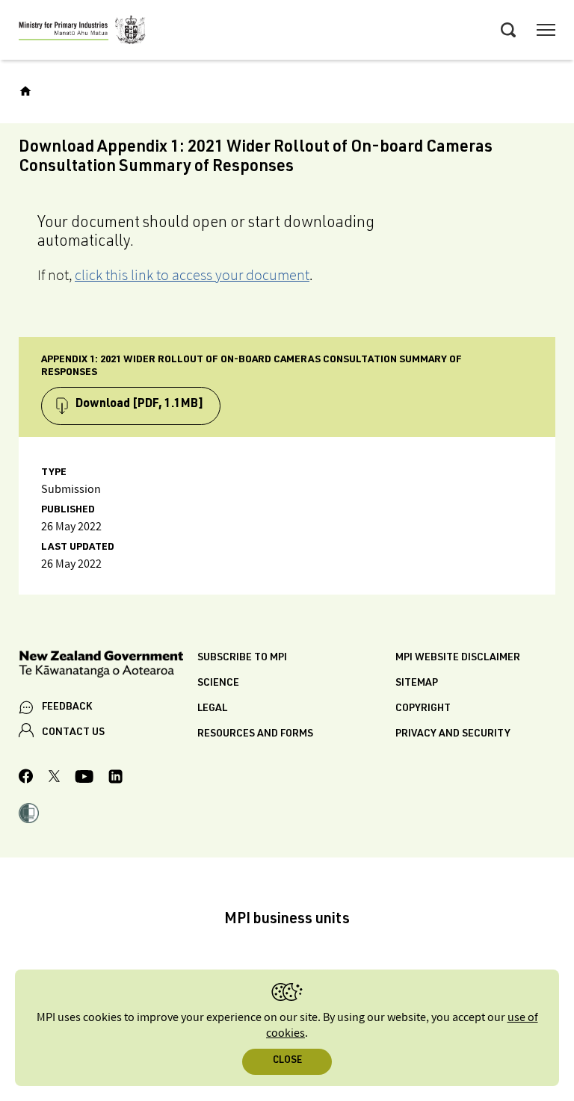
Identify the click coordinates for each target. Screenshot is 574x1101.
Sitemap (416, 683)
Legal (212, 709)
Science (218, 683)
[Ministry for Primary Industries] (82, 32)
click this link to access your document (192, 275)
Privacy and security (452, 734)
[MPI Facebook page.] (26, 778)
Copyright (423, 709)
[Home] (25, 91)
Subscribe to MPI (242, 658)
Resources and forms (255, 734)
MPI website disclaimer (457, 658)
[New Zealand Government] (108, 667)
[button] (29, 815)
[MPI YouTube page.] (84, 778)
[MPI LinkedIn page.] (115, 778)
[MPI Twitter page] (54, 778)
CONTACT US (73, 733)
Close (287, 1061)
